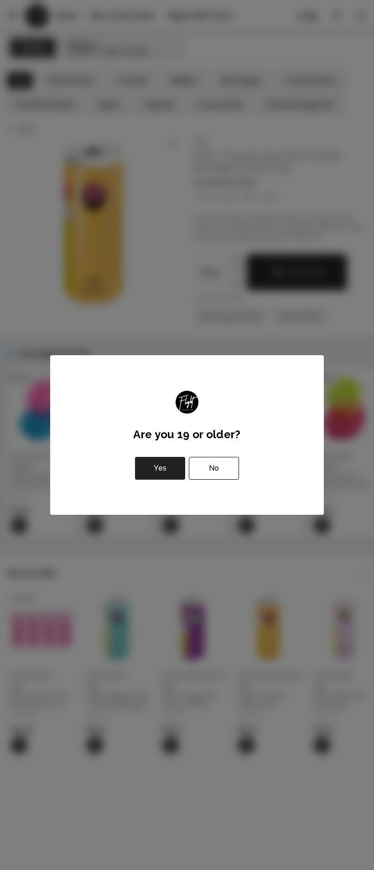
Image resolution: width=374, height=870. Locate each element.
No (214, 468)
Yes (160, 468)
